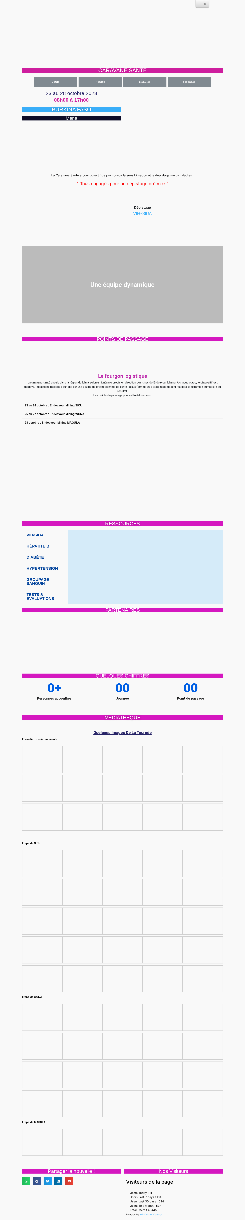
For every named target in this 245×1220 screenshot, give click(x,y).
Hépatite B (38, 546)
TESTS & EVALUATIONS (40, 596)
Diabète (35, 557)
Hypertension (42, 568)
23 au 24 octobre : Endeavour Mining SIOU (53, 405)
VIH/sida (35, 535)
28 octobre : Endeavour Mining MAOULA (52, 422)
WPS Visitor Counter (151, 1214)
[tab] (122, 405)
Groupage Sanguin (38, 581)
